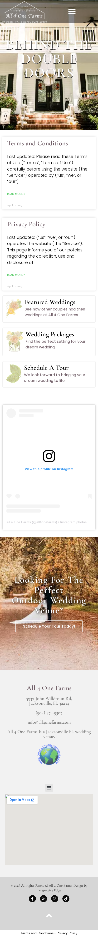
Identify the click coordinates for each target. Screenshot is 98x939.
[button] (72, 12)
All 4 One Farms (18, 522)
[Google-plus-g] (43, 898)
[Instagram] (55, 898)
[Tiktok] (66, 898)
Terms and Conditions (37, 143)
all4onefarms (46, 522)
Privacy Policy (26, 224)
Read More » (16, 194)
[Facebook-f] (32, 898)
